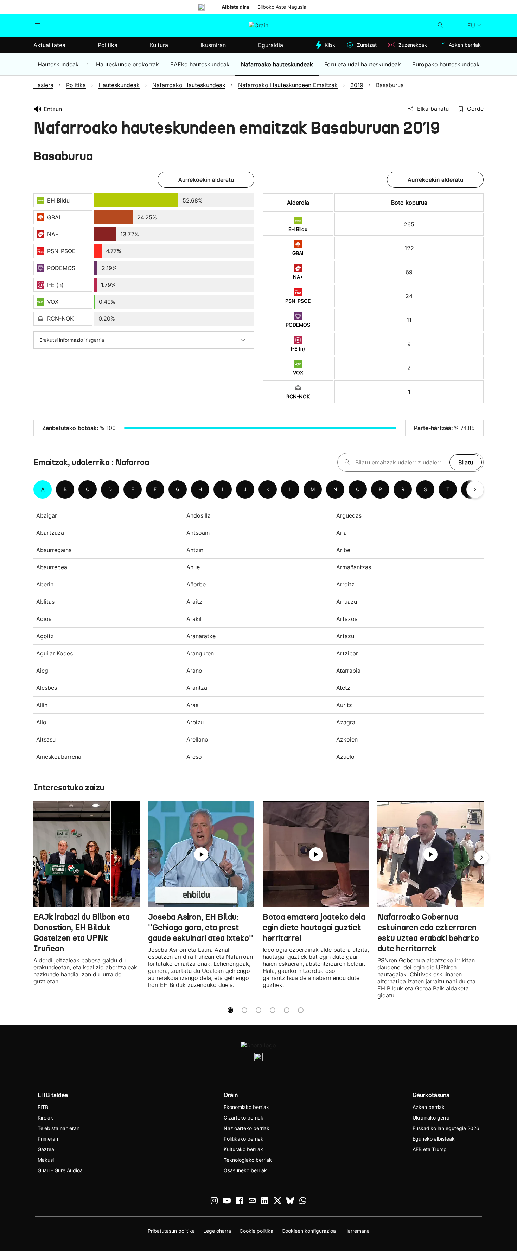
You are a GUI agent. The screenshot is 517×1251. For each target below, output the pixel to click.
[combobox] (401, 462)
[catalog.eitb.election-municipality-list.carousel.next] (475, 489)
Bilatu (465, 462)
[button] (482, 857)
